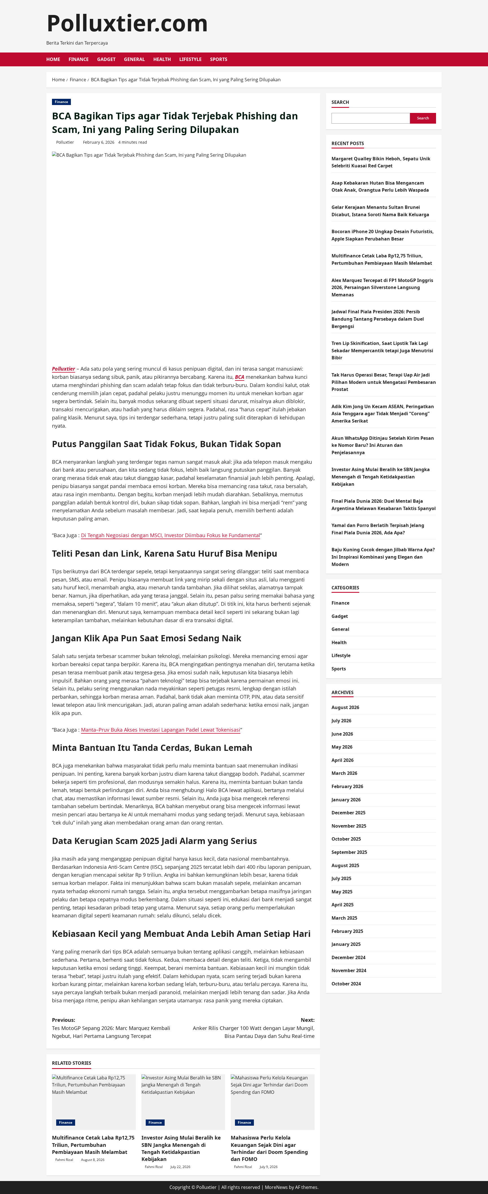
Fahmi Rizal (64, 1159)
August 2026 (345, 708)
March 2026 (344, 773)
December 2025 (348, 813)
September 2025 (349, 852)
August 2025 (345, 865)
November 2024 (349, 971)
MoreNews (276, 1187)
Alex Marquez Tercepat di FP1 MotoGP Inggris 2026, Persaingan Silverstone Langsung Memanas (382, 287)
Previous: (111, 1028)
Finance (79, 59)
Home (53, 59)
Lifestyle (190, 59)
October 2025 (346, 839)
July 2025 (341, 879)
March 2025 (344, 918)
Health (162, 59)
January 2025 (346, 944)
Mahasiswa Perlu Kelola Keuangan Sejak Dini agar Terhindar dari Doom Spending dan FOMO (269, 1148)
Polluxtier (65, 142)
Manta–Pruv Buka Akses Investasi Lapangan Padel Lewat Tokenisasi (160, 729)
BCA (239, 376)
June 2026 (342, 734)
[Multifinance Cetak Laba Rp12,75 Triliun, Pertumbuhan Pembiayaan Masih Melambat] (94, 1102)
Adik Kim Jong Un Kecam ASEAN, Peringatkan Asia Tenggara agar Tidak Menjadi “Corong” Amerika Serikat (383, 413)
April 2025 (343, 905)
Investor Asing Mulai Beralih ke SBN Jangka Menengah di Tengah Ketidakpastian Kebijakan (181, 1148)
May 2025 (342, 892)
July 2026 (341, 721)
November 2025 (349, 826)
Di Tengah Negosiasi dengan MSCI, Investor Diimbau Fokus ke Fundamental (170, 535)
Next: (254, 1028)
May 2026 (342, 747)
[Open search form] (440, 59)
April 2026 (343, 760)
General (134, 59)
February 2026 (347, 787)
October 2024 (346, 984)
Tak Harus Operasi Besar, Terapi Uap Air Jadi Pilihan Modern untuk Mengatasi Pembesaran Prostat (384, 382)
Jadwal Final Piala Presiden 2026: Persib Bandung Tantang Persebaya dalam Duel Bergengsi (378, 319)
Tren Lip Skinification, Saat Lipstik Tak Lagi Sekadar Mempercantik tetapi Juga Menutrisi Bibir (382, 350)
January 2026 (346, 800)
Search (340, 102)
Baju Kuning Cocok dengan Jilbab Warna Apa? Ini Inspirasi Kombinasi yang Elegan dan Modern (383, 557)
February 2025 (347, 931)
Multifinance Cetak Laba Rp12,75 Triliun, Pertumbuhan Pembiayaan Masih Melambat (93, 1144)
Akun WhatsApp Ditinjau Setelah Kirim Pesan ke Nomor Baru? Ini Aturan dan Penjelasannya (383, 445)
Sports (218, 59)
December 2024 (348, 957)
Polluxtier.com (127, 22)
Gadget (106, 59)
